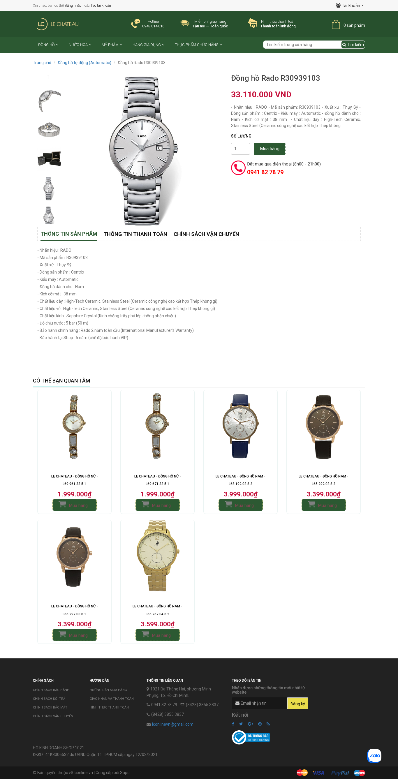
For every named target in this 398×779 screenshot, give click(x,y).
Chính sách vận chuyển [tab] (206, 234)
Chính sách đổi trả (49, 699)
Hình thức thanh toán (109, 707)
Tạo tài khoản (101, 5)
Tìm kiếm (355, 44)
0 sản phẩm (354, 25)
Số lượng (241, 136)
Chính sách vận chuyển (53, 716)
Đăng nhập (73, 5)
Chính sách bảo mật (50, 707)
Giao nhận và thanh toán (112, 699)
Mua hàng (269, 148)
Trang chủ (42, 62)
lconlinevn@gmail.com (172, 724)
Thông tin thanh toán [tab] (135, 234)
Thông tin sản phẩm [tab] (68, 234)
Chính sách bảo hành (51, 690)
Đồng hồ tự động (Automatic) (84, 62)
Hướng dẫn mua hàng (108, 690)
